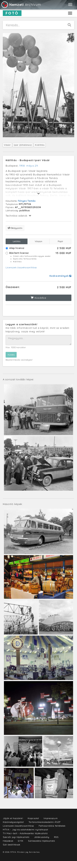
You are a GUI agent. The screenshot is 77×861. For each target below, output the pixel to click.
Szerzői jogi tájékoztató (16, 837)
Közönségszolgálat (13, 822)
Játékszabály (41, 837)
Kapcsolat (33, 818)
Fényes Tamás (27, 200)
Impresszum (51, 818)
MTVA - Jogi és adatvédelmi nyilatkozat (25, 829)
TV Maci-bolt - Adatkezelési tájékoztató (25, 833)
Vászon (38, 241)
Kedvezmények (59, 275)
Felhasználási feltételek (52, 825)
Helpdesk (8, 840)
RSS (56, 837)
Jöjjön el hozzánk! (13, 818)
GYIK (20, 840)
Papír (60, 241)
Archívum (25, 4)
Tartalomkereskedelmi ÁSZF (45, 822)
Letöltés (16, 241)
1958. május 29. (28, 165)
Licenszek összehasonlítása (21, 267)
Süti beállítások (11, 844)
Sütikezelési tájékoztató (41, 840)
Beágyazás (16, 228)
